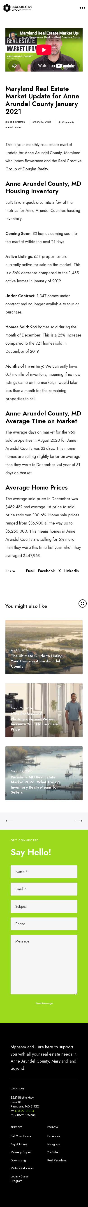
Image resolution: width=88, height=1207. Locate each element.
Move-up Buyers (21, 1152)
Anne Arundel (36, 153)
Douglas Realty (35, 169)
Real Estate (14, 127)
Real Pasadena (57, 1160)
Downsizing (18, 1160)
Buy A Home (19, 1144)
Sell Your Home (21, 1136)
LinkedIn (71, 571)
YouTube (52, 1152)
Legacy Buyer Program (19, 1178)
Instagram (53, 1144)
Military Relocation (23, 1168)
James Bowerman (15, 121)
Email (30, 571)
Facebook (46, 571)
